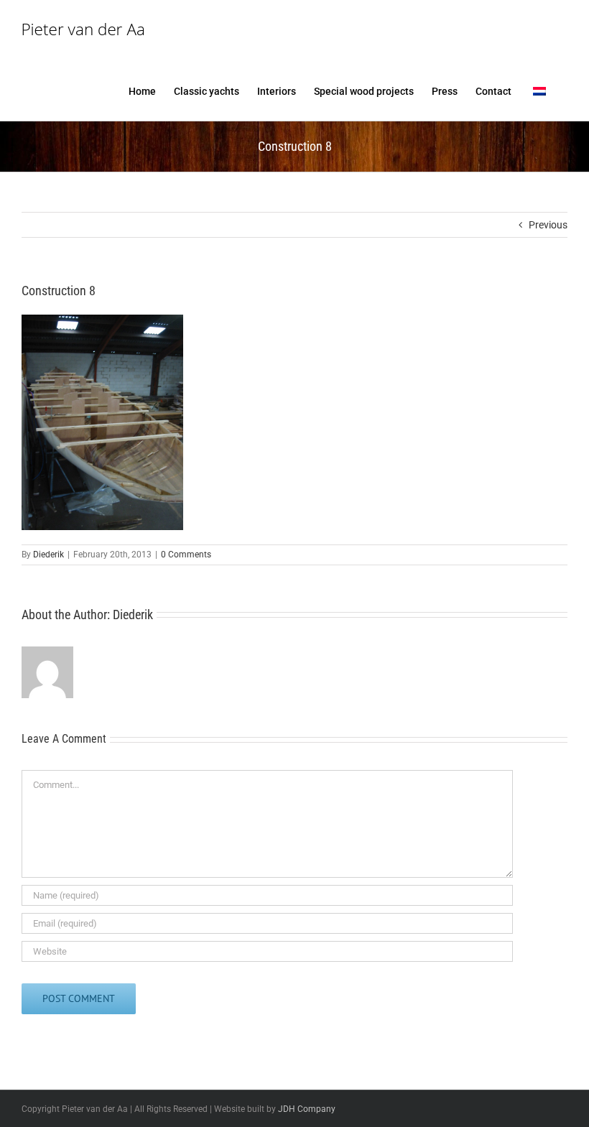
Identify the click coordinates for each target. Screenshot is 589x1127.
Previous (548, 225)
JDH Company (306, 1109)
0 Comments (186, 554)
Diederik (48, 554)
